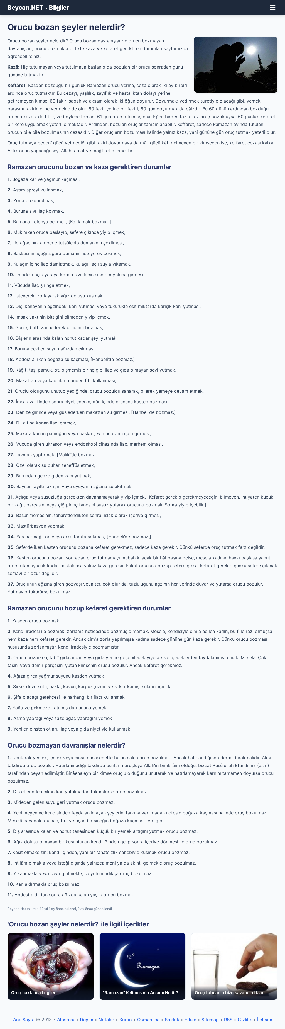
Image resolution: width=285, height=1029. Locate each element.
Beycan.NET (25, 7)
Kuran (125, 1019)
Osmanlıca (148, 1019)
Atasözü (66, 1019)
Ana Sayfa (24, 1019)
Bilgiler (59, 7)
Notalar (106, 1019)
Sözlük (172, 1019)
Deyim (86, 1019)
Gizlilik (245, 1019)
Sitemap (210, 1019)
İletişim (264, 1019)
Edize (190, 1019)
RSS (228, 1019)
